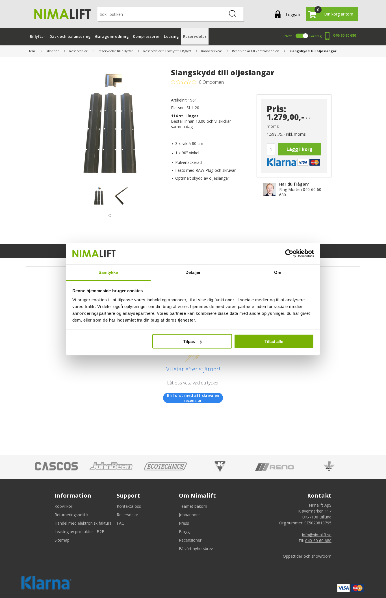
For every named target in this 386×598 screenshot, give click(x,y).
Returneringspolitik (71, 514)
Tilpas (189, 341)
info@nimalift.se (316, 534)
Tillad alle (273, 341)
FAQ (121, 523)
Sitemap (62, 540)
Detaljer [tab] (193, 272)
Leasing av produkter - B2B (80, 531)
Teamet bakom (193, 506)
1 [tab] (108, 214)
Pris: (276, 109)
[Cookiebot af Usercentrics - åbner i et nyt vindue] (289, 253)
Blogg (184, 531)
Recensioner (190, 540)
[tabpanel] (99, 196)
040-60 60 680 (344, 35)
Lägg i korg (300, 149)
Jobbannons (190, 514)
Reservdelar (127, 514)
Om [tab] (277, 272)
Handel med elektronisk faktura (83, 523)
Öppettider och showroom (307, 556)
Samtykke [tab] (108, 272)
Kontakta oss (129, 506)
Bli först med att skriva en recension (193, 398)
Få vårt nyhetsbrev (196, 548)
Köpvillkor (63, 506)
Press (184, 523)
